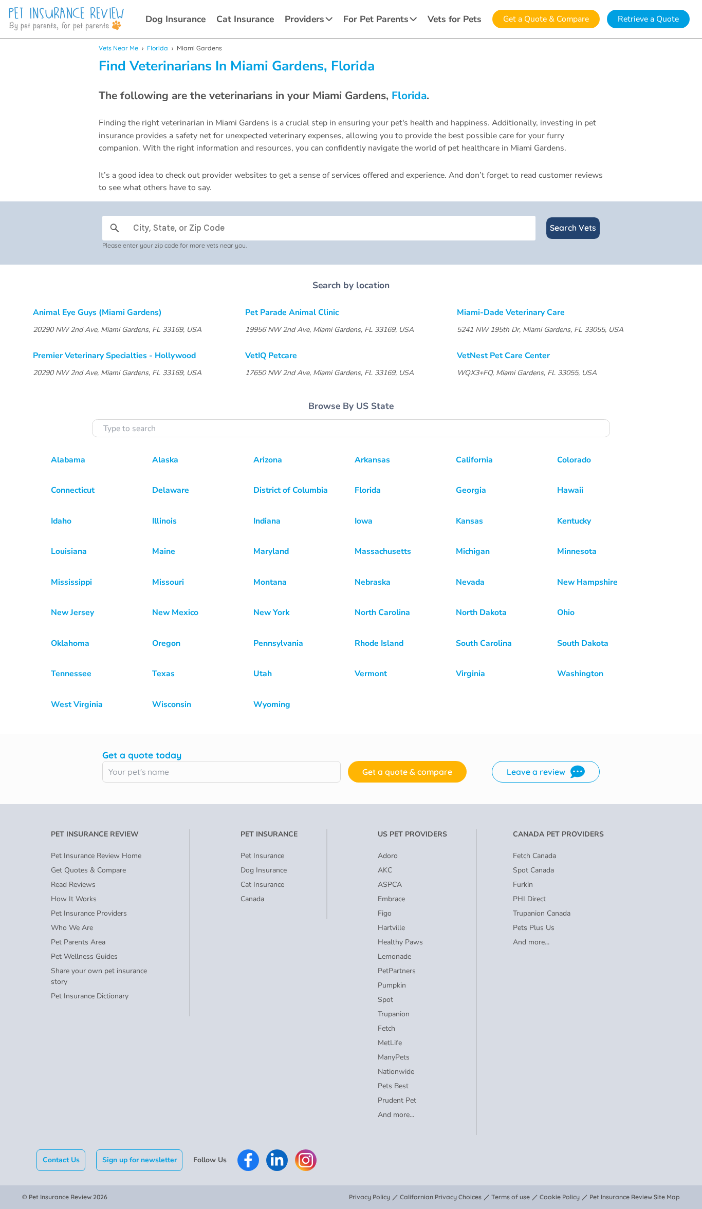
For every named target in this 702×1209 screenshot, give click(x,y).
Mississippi (71, 582)
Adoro (388, 856)
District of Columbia (290, 490)
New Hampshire (587, 582)
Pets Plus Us (534, 928)
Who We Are (72, 928)
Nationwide (396, 1071)
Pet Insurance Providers (89, 913)
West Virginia (77, 704)
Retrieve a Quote (648, 19)
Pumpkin (392, 985)
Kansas (469, 521)
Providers (304, 19)
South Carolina (484, 643)
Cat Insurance (245, 19)
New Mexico (175, 612)
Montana (270, 582)
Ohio (566, 612)
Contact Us (61, 1160)
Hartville (391, 928)
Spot (385, 1000)
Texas (163, 673)
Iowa (364, 521)
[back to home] (66, 19)
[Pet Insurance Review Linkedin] (277, 1160)
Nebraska (373, 582)
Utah (262, 673)
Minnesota (577, 551)
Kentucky (574, 521)
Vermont (371, 673)
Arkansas (372, 460)
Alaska (165, 460)
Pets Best (393, 1086)
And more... (396, 1115)
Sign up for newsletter (139, 1160)
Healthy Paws (400, 942)
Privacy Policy (369, 1197)
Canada (252, 899)
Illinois (164, 521)
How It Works (74, 899)
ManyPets (394, 1057)
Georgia (471, 490)
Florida (157, 48)
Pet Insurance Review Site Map (634, 1197)
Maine (163, 551)
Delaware (170, 490)
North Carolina (382, 612)
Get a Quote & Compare (546, 19)
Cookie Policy (560, 1197)
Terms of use (510, 1197)
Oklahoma (70, 643)
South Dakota (582, 643)
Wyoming (271, 704)
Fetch (386, 1028)
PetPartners (397, 971)
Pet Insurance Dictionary (89, 996)
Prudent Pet (397, 1100)
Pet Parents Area (78, 942)
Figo (385, 913)
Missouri (168, 582)
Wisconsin (171, 704)
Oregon (166, 643)
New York (271, 612)
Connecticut (73, 490)
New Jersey (72, 612)
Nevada (470, 582)
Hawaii (570, 490)
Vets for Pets (455, 19)
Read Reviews (73, 884)
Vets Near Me (118, 48)
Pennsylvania (278, 643)
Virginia (470, 673)
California (474, 460)
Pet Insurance (262, 856)
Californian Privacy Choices (441, 1197)
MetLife (390, 1043)
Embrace (391, 899)
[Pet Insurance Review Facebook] (248, 1160)
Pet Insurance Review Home (96, 856)
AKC (385, 870)
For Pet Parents (376, 19)
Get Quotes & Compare (88, 870)
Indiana (267, 521)
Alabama (68, 460)
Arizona (267, 460)
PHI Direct (529, 899)
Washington (580, 673)
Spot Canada (533, 870)
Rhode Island (379, 643)
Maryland (271, 551)
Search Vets (573, 227)
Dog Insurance (175, 19)
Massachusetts (383, 551)
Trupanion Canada (541, 913)
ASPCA (390, 884)
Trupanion (394, 1014)
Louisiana (69, 551)
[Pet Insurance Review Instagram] (306, 1160)
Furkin (523, 884)
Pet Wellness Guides (84, 956)
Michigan (473, 551)
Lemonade (394, 956)
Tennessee (71, 673)
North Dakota (481, 612)
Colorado (574, 460)
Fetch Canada (534, 856)
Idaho (61, 521)
